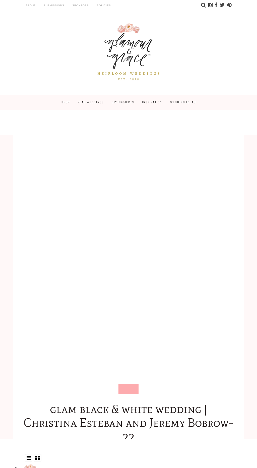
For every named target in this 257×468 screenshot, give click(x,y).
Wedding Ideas (183, 102)
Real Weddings (91, 102)
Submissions (54, 5)
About (31, 5)
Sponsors (80, 5)
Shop (65, 102)
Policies (104, 5)
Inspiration (152, 102)
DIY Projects (123, 102)
